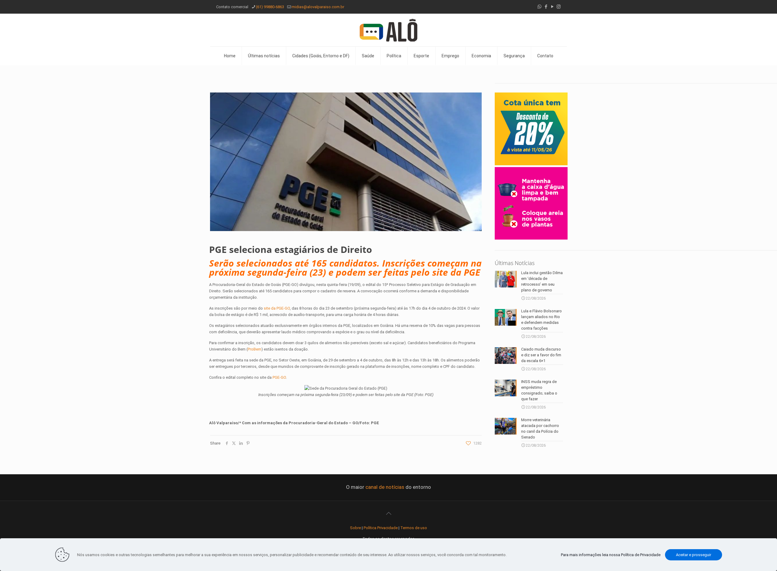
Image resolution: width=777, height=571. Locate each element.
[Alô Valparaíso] (388, 30)
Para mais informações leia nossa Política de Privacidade (610, 555)
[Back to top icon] (388, 513)
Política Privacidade (381, 528)
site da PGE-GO (277, 308)
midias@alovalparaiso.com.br (318, 7)
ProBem (254, 349)
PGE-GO (279, 377)
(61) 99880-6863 (270, 7)
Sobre (355, 528)
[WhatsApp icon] (539, 6)
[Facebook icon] (546, 6)
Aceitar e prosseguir (693, 555)
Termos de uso (413, 528)
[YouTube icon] (552, 6)
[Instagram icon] (558, 6)
